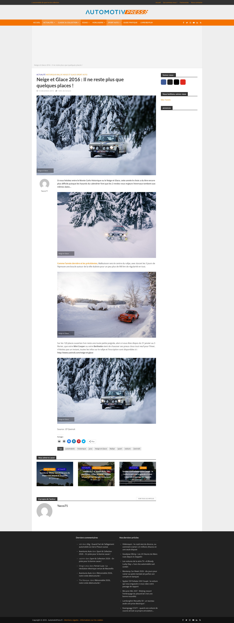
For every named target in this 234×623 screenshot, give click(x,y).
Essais (85, 22)
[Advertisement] (117, 45)
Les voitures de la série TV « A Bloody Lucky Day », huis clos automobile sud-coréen (138, 564)
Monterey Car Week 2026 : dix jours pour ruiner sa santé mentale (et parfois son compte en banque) (96, 474)
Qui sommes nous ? (170, 2)
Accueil (158, 2)
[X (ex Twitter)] (170, 82)
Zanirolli (136, 449)
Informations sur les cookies (91, 620)
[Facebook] (163, 82)
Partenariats (184, 2)
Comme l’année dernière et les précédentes (77, 263)
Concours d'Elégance (101, 468)
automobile (70, 449)
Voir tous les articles (146, 498)
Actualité (41, 74)
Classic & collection (68, 22)
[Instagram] (176, 82)
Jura (90, 449)
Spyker (143, 468)
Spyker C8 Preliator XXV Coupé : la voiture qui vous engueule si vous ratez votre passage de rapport (137, 474)
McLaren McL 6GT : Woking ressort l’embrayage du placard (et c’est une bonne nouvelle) (137, 594)
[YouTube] (183, 82)
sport (120, 449)
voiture (128, 449)
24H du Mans (49, 469)
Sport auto (113, 22)
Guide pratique (130, 22)
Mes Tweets (166, 100)
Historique (51, 74)
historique (82, 449)
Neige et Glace (101, 449)
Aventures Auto (85, 551)
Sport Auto (82, 74)
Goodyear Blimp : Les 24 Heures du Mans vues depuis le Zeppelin (55, 474)
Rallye (112, 449)
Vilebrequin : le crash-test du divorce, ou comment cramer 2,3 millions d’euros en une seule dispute (139, 547)
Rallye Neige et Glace (66, 74)
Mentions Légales (71, 620)
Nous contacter (196, 2)
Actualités (48, 22)
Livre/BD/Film (147, 22)
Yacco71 (44, 191)
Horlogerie (98, 22)
